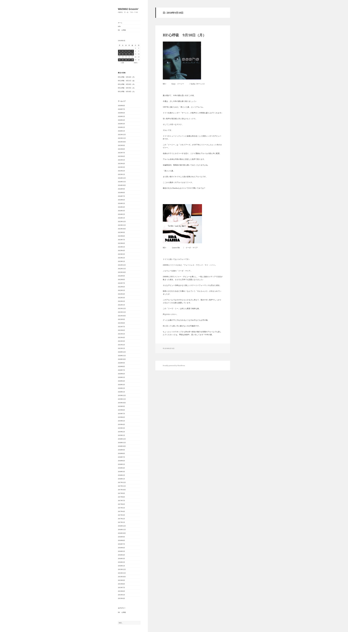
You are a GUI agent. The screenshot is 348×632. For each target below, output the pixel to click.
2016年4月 (121, 555)
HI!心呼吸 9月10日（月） (184, 35)
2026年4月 (121, 120)
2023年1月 (121, 261)
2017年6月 (121, 504)
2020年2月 (121, 388)
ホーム (120, 23)
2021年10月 (122, 316)
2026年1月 (121, 131)
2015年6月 (121, 591)
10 (119, 54)
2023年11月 (122, 225)
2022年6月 (121, 287)
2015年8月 (121, 584)
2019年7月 (121, 414)
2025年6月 (121, 156)
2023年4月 (121, 250)
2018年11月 (122, 443)
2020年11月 (122, 356)
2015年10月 (122, 577)
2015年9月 (121, 580)
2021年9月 (121, 319)
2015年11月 (122, 573)
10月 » (136, 63)
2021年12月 (122, 308)
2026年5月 (121, 116)
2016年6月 (121, 548)
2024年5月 (121, 203)
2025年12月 (122, 135)
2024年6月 (121, 200)
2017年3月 (121, 515)
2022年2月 (121, 301)
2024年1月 (121, 218)
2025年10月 (122, 142)
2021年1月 (121, 348)
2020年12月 (122, 352)
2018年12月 (122, 439)
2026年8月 (121, 106)
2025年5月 (121, 160)
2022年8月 (121, 279)
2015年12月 (122, 569)
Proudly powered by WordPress (174, 366)
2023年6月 (121, 243)
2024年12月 (122, 178)
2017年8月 (121, 497)
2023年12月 (122, 222)
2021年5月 (121, 334)
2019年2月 (121, 432)
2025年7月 (121, 153)
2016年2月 (121, 562)
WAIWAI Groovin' (128, 9)
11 (123, 54)
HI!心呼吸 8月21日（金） (127, 81)
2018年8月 (121, 453)
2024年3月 (121, 211)
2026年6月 (121, 113)
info (119, 26)
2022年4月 (121, 294)
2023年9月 (121, 232)
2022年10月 (122, 272)
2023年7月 (121, 240)
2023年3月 (121, 254)
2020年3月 (121, 385)
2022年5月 (121, 290)
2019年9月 (121, 406)
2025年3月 (121, 167)
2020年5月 (121, 377)
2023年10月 (122, 229)
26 (126, 60)
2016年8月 (121, 540)
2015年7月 (121, 588)
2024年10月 (122, 185)
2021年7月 (121, 327)
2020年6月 (121, 374)
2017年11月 (122, 486)
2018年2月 (121, 475)
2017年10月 (122, 490)
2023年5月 (121, 247)
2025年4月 (121, 164)
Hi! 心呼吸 (122, 30)
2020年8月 (121, 366)
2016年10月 (122, 533)
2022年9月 (121, 276)
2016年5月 (121, 551)
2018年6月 (121, 461)
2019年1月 (121, 435)
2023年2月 (121, 258)
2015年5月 (121, 595)
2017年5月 (121, 508)
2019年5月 (121, 421)
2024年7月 (121, 196)
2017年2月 (121, 519)
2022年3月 (121, 298)
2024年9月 (121, 189)
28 (132, 60)
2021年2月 (121, 345)
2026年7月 (121, 109)
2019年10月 (122, 403)
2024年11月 (122, 182)
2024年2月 (121, 214)
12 (126, 54)
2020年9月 (121, 363)
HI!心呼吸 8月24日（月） (127, 77)
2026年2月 (121, 127)
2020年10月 (122, 359)
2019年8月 (121, 410)
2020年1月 (121, 392)
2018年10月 (122, 446)
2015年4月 (121, 598)
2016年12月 (122, 526)
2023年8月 (121, 236)
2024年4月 (121, 207)
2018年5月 (121, 464)
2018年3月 (121, 472)
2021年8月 (121, 323)
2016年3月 (121, 559)
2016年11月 (122, 530)
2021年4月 (121, 337)
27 (129, 60)
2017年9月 (121, 493)
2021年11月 (122, 312)
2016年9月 (121, 537)
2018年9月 (121, 450)
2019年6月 (121, 417)
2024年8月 (121, 193)
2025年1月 (121, 174)
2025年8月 (121, 149)
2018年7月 (121, 457)
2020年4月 (121, 381)
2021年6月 (121, 330)
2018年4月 (121, 468)
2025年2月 (121, 171)
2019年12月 (122, 395)
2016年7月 (121, 544)
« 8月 (122, 63)
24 (119, 60)
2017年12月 (122, 482)
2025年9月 (121, 145)
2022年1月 (121, 305)
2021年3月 (121, 341)
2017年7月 (121, 501)
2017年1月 (121, 522)
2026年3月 (121, 124)
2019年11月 (122, 399)
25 (123, 60)
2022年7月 (121, 283)
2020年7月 (121, 370)
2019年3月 (121, 428)
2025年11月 (122, 138)
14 (132, 54)
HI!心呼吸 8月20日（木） (127, 84)
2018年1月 (121, 479)
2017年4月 (121, 511)
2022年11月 (122, 269)
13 (129, 54)
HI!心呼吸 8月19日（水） (127, 88)
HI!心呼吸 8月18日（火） (127, 91)
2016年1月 (121, 566)
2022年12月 (122, 265)
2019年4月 (121, 424)
